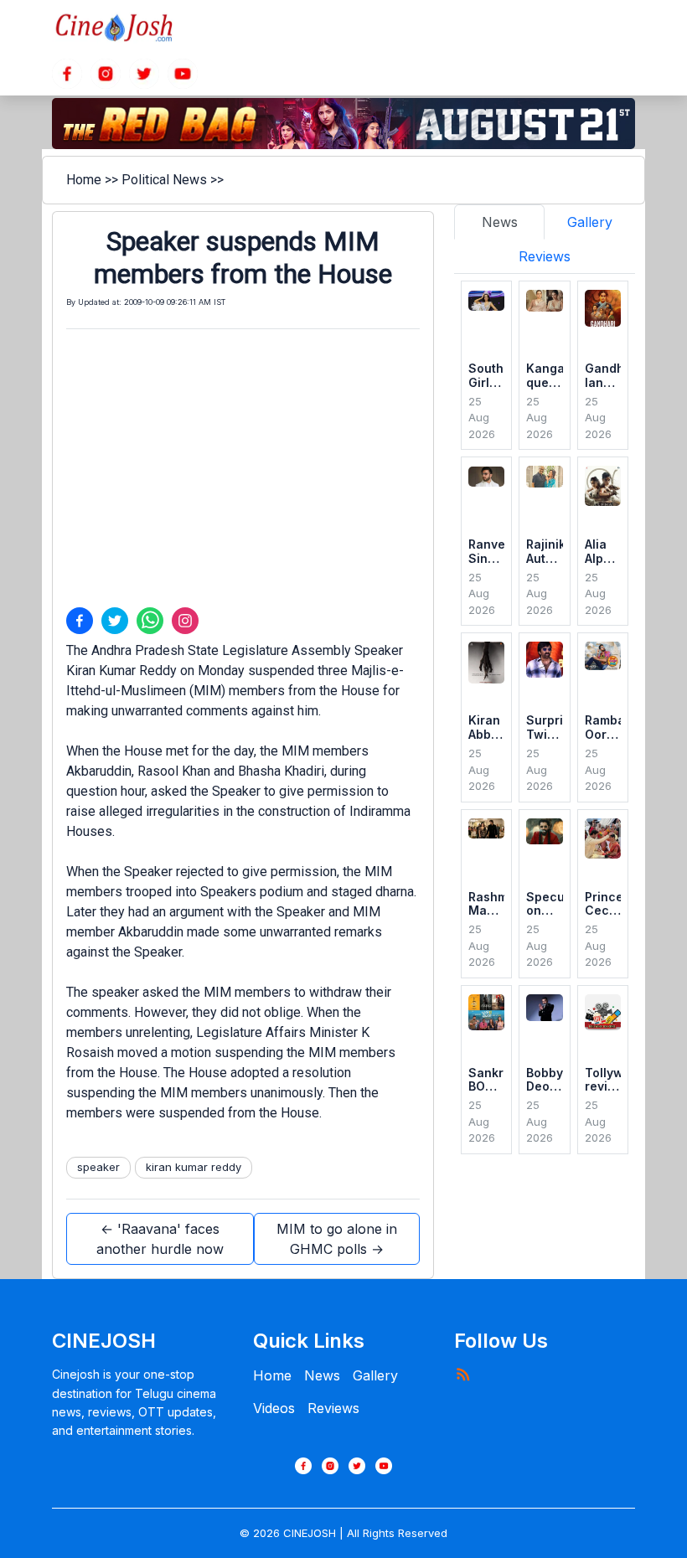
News (322, 1375)
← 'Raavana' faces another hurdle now (160, 1238)
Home (83, 180)
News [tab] (500, 222)
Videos (274, 1408)
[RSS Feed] (462, 1373)
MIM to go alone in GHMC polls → (336, 1238)
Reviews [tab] (545, 256)
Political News (164, 180)
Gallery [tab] (589, 222)
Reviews (333, 1408)
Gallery (375, 1375)
